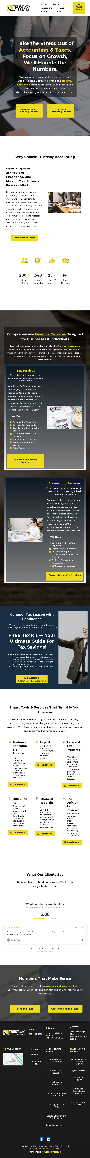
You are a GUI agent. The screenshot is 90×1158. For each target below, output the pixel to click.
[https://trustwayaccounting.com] (18, 8)
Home (44, 4)
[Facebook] (41, 1139)
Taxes (61, 8)
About (56, 4)
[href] (13, 1059)
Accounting (46, 8)
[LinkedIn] (48, 1139)
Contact (58, 11)
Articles (45, 11)
